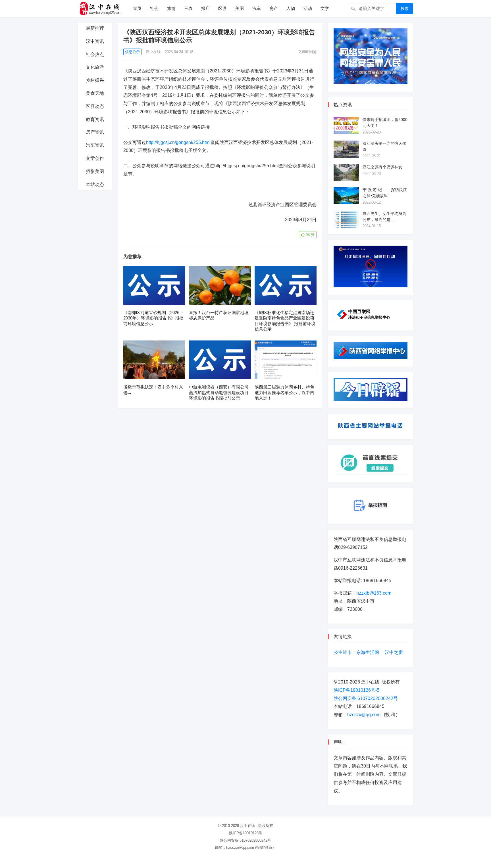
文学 (325, 8)
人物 (290, 8)
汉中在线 (153, 52)
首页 (137, 8)
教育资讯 (95, 119)
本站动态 (95, 184)
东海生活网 (367, 652)
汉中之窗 (394, 652)
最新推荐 (95, 28)
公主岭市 (343, 652)
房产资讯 (95, 132)
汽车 (256, 8)
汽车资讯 (95, 145)
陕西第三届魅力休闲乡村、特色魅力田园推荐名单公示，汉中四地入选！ (284, 392)
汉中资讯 (95, 41)
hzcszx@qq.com (363, 714)
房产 (273, 8)
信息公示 (132, 52)
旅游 (171, 8)
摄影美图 (95, 171)
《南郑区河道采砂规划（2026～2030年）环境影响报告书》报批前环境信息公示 (153, 318)
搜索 (405, 8)
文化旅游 (95, 67)
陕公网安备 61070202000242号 (366, 698)
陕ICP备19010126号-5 (356, 690)
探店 (205, 8)
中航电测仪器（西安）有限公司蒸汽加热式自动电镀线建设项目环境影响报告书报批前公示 (219, 392)
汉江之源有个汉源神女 (382, 167)
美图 (239, 8)
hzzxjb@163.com (373, 593)
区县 (222, 8)
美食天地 (95, 93)
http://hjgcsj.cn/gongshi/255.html (178, 142)
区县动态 (95, 106)
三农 (188, 8)
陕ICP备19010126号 (245, 833)
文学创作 (95, 158)
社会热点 (95, 54)
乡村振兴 (95, 80)
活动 (307, 8)
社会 (154, 8)
